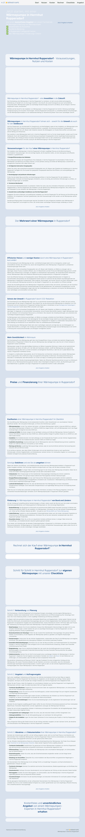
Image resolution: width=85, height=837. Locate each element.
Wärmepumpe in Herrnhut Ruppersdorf (68, 831)
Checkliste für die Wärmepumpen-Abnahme (22, 743)
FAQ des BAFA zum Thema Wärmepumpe (57, 511)
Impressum (9, 829)
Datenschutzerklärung (19, 829)
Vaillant (51, 656)
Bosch (58, 656)
